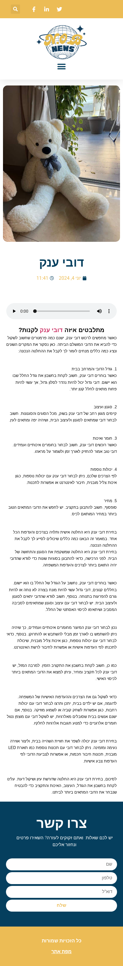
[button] (15, 9)
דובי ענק (51, 330)
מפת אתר (61, 951)
